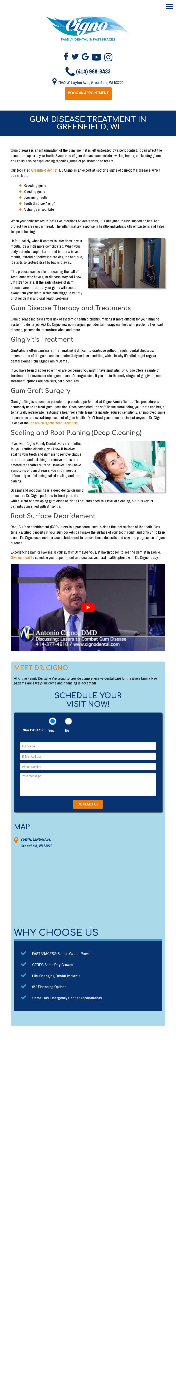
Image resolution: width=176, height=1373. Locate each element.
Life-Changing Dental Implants (56, 976)
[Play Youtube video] (88, 607)
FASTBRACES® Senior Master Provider (63, 953)
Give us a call (20, 557)
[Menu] (169, 6)
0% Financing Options (49, 987)
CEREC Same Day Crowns (52, 964)
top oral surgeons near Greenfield (53, 423)
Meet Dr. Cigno (41, 668)
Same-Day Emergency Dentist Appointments (67, 998)
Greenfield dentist (44, 170)
